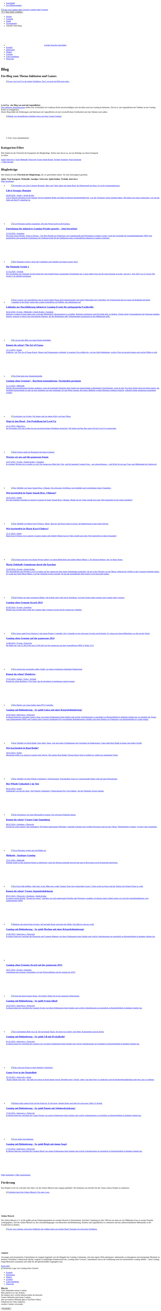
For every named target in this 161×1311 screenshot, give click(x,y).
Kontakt (9, 47)
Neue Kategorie (75, 160)
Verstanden (6, 1309)
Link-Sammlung (12, 56)
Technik (57, 160)
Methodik (24, 160)
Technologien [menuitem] (11, 23)
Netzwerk (10, 59)
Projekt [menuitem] (9, 17)
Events (39, 160)
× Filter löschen (7, 162)
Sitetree (9, 52)
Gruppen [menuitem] (9, 19)
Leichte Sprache (55, 45)
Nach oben (5, 1266)
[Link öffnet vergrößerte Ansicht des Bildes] (37, 81)
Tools (17, 160)
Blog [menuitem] (20, 26)
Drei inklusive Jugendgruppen (13, 107)
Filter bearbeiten (7, 1175)
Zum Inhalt (10, 3)
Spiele (3, 160)
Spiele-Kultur (48, 160)
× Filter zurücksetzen (22, 1175)
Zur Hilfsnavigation (14, 5)
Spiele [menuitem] (8, 21)
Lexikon (9, 54)
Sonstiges (64, 160)
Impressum (10, 50)
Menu (12, 12)
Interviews (10, 160)
